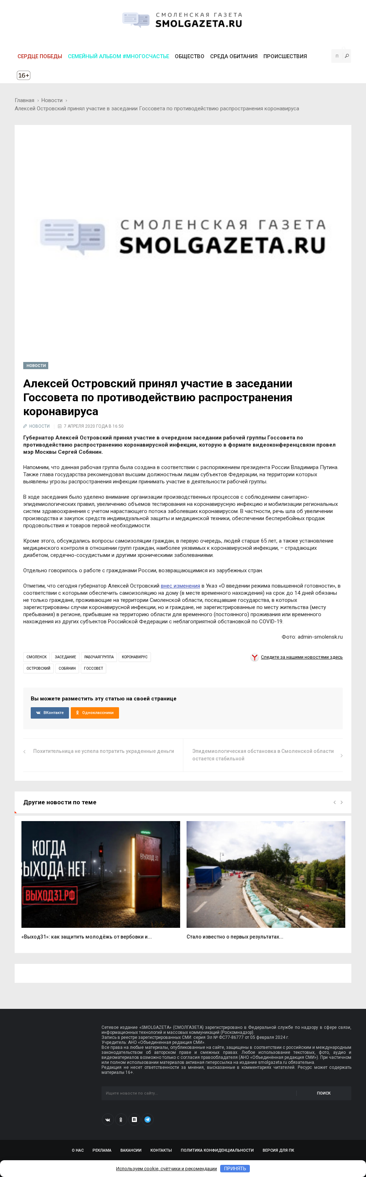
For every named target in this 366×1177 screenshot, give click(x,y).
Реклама (102, 1150)
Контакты (161, 1150)
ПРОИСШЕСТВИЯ (285, 56)
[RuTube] (134, 1119)
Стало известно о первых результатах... (235, 937)
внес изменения (180, 586)
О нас (78, 1150)
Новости (52, 100)
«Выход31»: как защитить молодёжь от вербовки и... (86, 937)
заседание (65, 657)
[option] (100, 884)
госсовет (93, 668)
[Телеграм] (148, 1119)
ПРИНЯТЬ (235, 1168)
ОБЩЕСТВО (189, 56)
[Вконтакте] (108, 1119)
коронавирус (135, 657)
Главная (24, 100)
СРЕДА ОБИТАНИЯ (234, 56)
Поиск (324, 1093)
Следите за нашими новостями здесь (302, 657)
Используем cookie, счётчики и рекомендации (166, 1168)
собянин (67, 668)
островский (38, 668)
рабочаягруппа (99, 657)
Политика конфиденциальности (217, 1150)
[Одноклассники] (121, 1119)
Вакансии (131, 1150)
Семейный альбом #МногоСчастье (118, 56)
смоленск (36, 657)
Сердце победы (40, 56)
